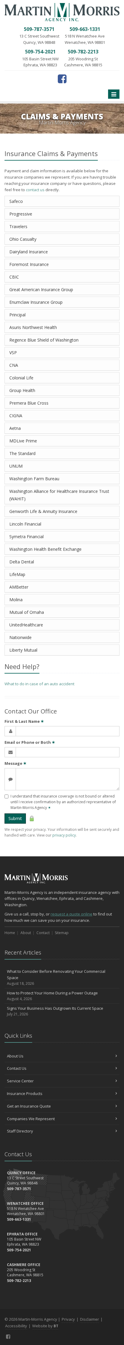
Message (15, 763)
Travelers (18, 226)
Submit (15, 818)
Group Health (22, 390)
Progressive (20, 214)
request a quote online (71, 914)
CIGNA (15, 415)
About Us (15, 1056)
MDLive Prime (23, 441)
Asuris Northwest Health (33, 327)
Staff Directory (20, 1131)
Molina (16, 599)
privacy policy (64, 835)
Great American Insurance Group (41, 289)
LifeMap (17, 574)
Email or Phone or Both (30, 742)
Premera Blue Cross (28, 403)
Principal (17, 315)
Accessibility (16, 1325)
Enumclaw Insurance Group (36, 302)
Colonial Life (21, 378)
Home (10, 932)
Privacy (68, 1319)
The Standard (22, 453)
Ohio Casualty (22, 239)
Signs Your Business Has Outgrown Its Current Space (55, 1011)
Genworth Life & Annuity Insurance (43, 511)
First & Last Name (24, 721)
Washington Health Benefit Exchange (45, 549)
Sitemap (62, 932)
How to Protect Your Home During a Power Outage (52, 996)
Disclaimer (89, 1319)
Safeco (16, 201)
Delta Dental (21, 562)
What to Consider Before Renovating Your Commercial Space (56, 977)
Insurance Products (24, 1093)
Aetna (15, 428)
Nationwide (20, 637)
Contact (43, 932)
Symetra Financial (26, 536)
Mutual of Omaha (26, 612)
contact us (35, 189)
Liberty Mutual (23, 650)
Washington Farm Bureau (34, 478)
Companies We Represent (31, 1118)
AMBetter (18, 587)
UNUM (16, 466)
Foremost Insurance (29, 264)
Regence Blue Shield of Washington (44, 340)
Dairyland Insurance (28, 252)
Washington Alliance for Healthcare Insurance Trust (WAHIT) (59, 495)
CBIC (14, 277)
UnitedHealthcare (26, 625)
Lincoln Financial (25, 524)
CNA (13, 365)
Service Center (20, 1081)
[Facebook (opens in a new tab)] (62, 79)
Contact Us (16, 1068)
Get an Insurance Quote (29, 1106)
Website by (45, 1325)
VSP (13, 352)
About (25, 932)
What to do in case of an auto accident (39, 683)
